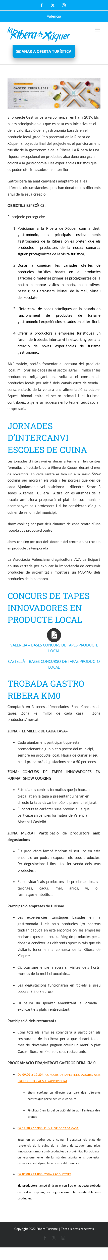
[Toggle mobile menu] (97, 29)
